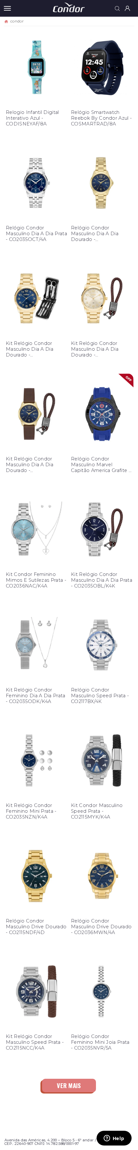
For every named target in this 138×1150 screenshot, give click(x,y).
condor (17, 21)
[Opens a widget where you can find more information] (114, 1139)
